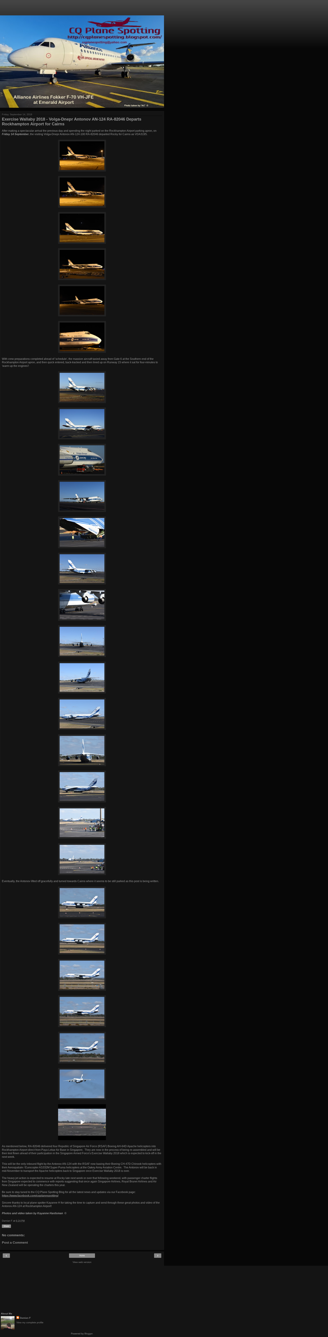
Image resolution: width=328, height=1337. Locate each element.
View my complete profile (29, 1322)
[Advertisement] (82, 9)
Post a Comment (15, 1242)
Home (82, 1255)
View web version (82, 1262)
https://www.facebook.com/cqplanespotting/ (30, 1195)
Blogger (88, 1333)
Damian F (25, 1317)
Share (6, 1226)
